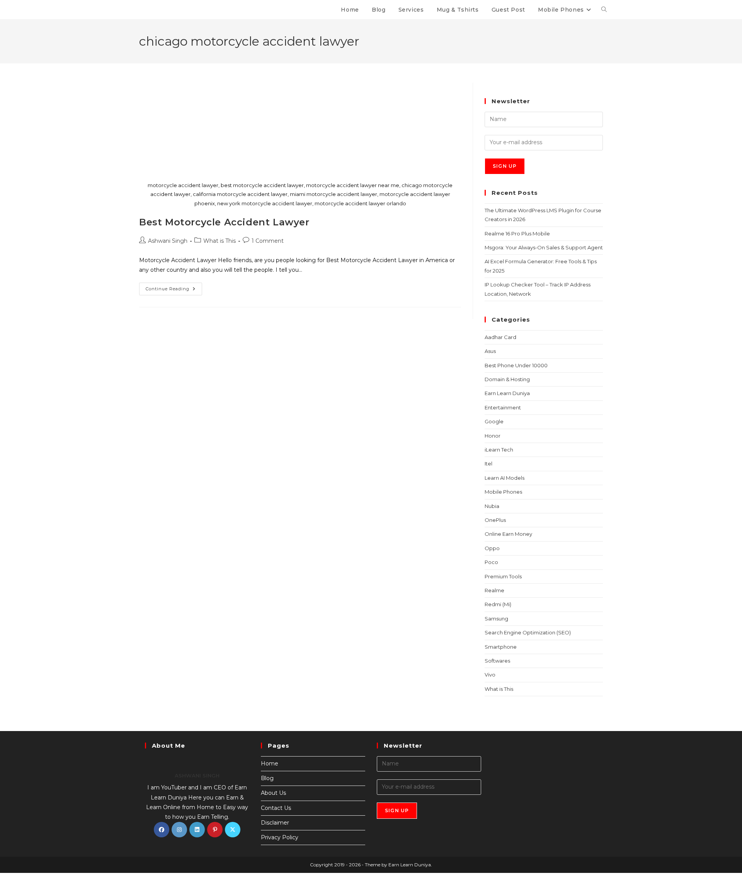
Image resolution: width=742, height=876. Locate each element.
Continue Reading (174, 287)
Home (269, 763)
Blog (267, 778)
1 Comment (268, 240)
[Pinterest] (215, 829)
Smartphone (501, 647)
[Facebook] (161, 829)
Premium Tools (503, 576)
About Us (273, 792)
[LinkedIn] (197, 829)
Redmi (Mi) (498, 604)
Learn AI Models (504, 478)
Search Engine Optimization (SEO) (528, 632)
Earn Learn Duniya (507, 393)
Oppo (492, 548)
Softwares (497, 661)
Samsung (496, 618)
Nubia (492, 506)
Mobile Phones (503, 492)
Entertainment (503, 407)
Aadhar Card (500, 337)
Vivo (490, 674)
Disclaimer (275, 822)
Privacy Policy (279, 837)
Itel (488, 463)
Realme (494, 590)
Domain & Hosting (507, 379)
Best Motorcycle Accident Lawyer (224, 222)
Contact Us (276, 807)
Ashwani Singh (167, 240)
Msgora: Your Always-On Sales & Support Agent (544, 247)
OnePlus (495, 520)
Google (494, 421)
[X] (232, 829)
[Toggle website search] (604, 9)
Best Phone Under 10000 (516, 365)
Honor (492, 436)
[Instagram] (179, 829)
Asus (490, 351)
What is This (219, 240)
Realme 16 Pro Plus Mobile (517, 233)
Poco (491, 562)
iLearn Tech (499, 450)
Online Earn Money (508, 534)
